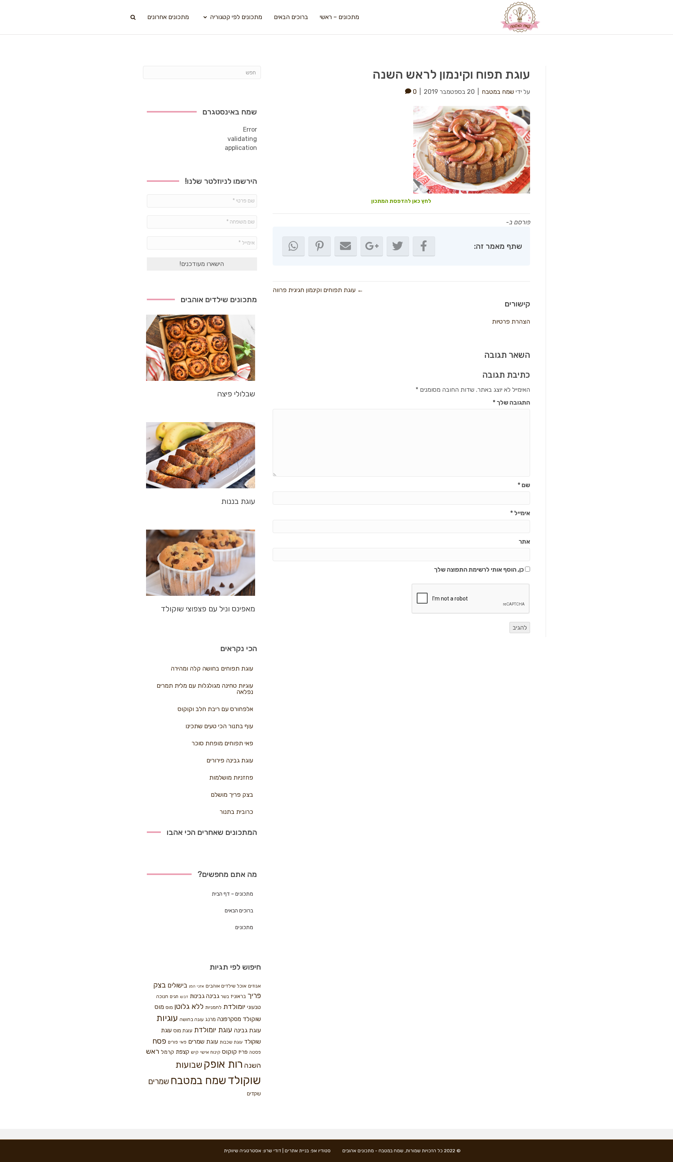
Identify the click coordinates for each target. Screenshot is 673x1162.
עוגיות (167, 1018)
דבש (184, 996)
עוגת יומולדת (213, 1030)
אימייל (520, 513)
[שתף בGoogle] (372, 246)
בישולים (177, 985)
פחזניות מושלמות (231, 777)
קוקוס (229, 1051)
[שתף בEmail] (346, 246)
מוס (169, 1007)
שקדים (254, 1094)
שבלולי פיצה (236, 393)
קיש (195, 1052)
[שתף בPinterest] (319, 246)
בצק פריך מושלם (232, 794)
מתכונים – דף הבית (232, 894)
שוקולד (244, 1080)
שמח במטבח (198, 1080)
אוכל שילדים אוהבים (226, 986)
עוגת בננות (238, 501)
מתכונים (244, 927)
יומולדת (234, 1006)
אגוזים (254, 986)
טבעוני (254, 1007)
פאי (183, 1042)
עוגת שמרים (203, 1041)
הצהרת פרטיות (511, 321)
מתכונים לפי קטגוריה (236, 17)
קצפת (182, 1051)
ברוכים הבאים (291, 17)
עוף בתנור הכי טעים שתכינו (219, 726)
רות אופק (223, 1064)
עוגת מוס (182, 1030)
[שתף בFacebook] (424, 246)
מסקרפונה (229, 1019)
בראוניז (238, 996)
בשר (225, 996)
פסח (159, 1041)
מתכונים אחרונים (168, 17)
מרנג (210, 1019)
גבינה (212, 996)
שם (524, 485)
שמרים (158, 1081)
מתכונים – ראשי (339, 17)
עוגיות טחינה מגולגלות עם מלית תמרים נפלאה (205, 688)
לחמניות (213, 1007)
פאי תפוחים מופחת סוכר (222, 743)
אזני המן (196, 986)
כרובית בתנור (236, 811)
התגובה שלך (511, 402)
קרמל (167, 1052)
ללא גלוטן (189, 1006)
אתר (524, 541)
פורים (173, 1042)
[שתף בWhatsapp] (293, 246)
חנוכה (162, 996)
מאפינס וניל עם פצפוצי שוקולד (208, 608)
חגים (174, 996)
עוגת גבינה (247, 1030)
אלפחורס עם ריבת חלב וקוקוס (215, 709)
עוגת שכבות (231, 1042)
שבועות (188, 1065)
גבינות (197, 996)
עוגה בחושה (192, 1019)
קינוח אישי (210, 1052)
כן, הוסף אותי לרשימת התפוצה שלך (479, 569)
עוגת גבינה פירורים (229, 760)
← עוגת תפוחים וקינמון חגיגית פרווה (318, 290)
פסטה (255, 1052)
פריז (243, 1051)
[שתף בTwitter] (398, 246)
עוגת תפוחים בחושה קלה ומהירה (212, 668)
